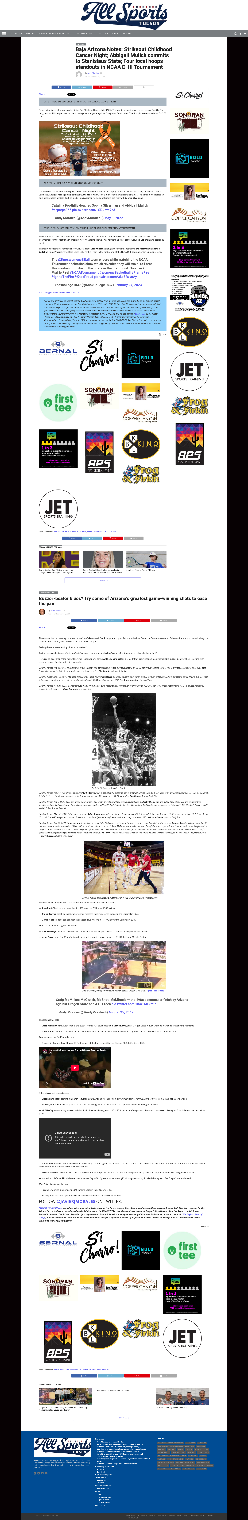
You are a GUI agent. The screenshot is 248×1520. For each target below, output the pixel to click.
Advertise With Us (97, 34)
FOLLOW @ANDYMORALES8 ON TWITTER (59, 292)
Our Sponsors (103, 1488)
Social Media (79, 34)
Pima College (163, 1465)
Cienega (189, 1449)
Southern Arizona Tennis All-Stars (140, 570)
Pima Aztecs (163, 1456)
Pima (184, 1456)
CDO (169, 1459)
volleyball (192, 1456)
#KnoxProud (84, 277)
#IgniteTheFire (63, 277)
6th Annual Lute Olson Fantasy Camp (113, 1390)
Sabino (180, 1449)
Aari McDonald (203, 1462)
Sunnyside (201, 1446)
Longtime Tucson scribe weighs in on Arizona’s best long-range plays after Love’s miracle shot (63, 1408)
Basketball (102, 1469)
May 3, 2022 (113, 218)
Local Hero (140, 313)
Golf (173, 1465)
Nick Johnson (201, 1459)
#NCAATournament (84, 272)
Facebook (101, 1480)
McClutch (96, 1369)
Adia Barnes (163, 1446)
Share (42, 94)
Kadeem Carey (188, 1469)
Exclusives (15, 34)
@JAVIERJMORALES (76, 1201)
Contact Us (126, 34)
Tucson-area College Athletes (110, 1456)
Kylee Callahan (94, 532)
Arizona (179, 1462)
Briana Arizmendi (78, 532)
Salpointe (201, 1443)
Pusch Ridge (178, 1459)
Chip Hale (190, 1465)
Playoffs (189, 1459)
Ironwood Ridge (201, 1449)
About (113, 34)
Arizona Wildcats (175, 1443)
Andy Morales (93, 73)
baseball (161, 1449)
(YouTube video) (156, 990)
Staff (99, 1494)
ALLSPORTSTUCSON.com (50, 1208)
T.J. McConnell (174, 1469)
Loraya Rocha (109, 532)
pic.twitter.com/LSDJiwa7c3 (93, 210)
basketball (175, 1456)
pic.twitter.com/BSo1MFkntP (134, 1004)
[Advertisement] (189, 509)
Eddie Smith (75, 1369)
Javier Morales (56, 610)
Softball (171, 1449)
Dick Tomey (190, 1462)
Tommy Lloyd (203, 1452)
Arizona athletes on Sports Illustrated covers (117, 1464)
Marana (180, 1465)
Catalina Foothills (166, 1462)
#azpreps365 (61, 210)
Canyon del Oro (178, 1452)
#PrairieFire (140, 272)
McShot (106, 1369)
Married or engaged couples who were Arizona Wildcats (121, 1449)
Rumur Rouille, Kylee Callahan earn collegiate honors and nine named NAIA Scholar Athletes (102, 571)
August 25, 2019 (121, 1012)
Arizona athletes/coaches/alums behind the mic (118, 1451)
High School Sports (59, 34)
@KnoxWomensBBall (74, 259)
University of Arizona (34, 34)
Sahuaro (161, 1459)
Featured (86, 1369)
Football (101, 1472)
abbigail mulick (61, 532)
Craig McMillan (61, 1369)
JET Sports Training (204, 1465)
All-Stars (162, 1469)
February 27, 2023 (128, 285)
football (191, 1452)
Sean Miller (190, 1443)
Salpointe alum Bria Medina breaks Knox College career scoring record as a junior (56, 571)
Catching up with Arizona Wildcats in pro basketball (120, 1454)
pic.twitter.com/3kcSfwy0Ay (115, 277)
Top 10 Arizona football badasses (111, 1442)
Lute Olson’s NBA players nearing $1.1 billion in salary (120, 1444)
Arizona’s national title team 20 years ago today (118, 1446)
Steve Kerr (201, 1469)
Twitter (100, 1482)
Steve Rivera (104, 1502)
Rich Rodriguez (176, 1446)
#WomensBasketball (115, 272)
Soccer (203, 1456)
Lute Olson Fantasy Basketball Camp (171, 1407)
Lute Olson (189, 1446)
